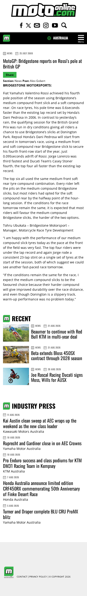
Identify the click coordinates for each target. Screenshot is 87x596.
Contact (22, 577)
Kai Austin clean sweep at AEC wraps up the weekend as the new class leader (39, 423)
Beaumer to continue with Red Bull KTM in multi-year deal (56, 334)
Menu (81, 41)
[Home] (43, 10)
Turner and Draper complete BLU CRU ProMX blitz (40, 514)
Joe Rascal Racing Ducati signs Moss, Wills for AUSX (57, 377)
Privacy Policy (38, 577)
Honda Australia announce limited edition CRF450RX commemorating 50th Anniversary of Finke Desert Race (41, 488)
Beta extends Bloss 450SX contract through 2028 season (56, 355)
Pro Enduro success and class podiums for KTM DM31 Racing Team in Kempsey (42, 463)
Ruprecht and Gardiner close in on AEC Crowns (42, 443)
